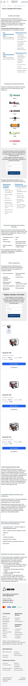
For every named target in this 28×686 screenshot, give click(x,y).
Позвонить (14, 367)
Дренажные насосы (18, 614)
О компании (6, 613)
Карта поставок (6, 618)
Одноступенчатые (18, 655)
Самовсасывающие (18, 670)
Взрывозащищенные (7, 668)
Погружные (17, 618)
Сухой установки (6, 670)
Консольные (5, 655)
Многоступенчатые (7, 651)
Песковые (17, 630)
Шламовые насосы (18, 625)
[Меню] (1, 2)
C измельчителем (7, 664)
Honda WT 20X (6, 437)
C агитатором (18, 629)
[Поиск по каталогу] (7, 1)
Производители (6, 621)
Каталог (4, 616)
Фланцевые (5, 657)
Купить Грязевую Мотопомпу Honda (10, 467)
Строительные (18, 632)
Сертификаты (6, 619)
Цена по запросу (14, 363)
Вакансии (5, 630)
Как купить (5, 625)
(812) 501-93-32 (14, 1)
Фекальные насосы (9, 660)
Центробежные (7, 649)
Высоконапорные (19, 621)
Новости (4, 635)
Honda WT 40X (6, 353)
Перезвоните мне (14, 173)
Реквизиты (5, 623)
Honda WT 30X (6, 395)
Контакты (5, 637)
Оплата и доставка (7, 631)
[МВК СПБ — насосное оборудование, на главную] (4, 2)
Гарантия (5, 633)
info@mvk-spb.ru (14, 2)
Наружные (17, 619)
